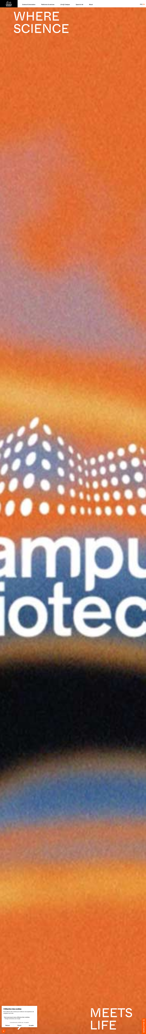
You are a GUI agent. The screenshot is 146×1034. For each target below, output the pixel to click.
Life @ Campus (65, 4)
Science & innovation (28, 4)
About (91, 4)
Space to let (79, 4)
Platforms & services (47, 4)
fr (141, 4)
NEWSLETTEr (144, 1027)
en (144, 4)
